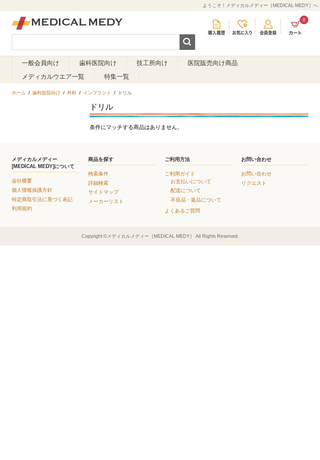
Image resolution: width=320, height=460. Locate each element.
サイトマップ (103, 192)
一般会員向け (40, 63)
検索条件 (98, 174)
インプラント (97, 93)
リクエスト (254, 183)
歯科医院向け (98, 63)
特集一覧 (116, 76)
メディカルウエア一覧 (53, 76)
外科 (71, 93)
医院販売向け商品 (213, 63)
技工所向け (152, 63)
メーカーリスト (106, 201)
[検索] (187, 42)
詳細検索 (98, 183)
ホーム (19, 93)
